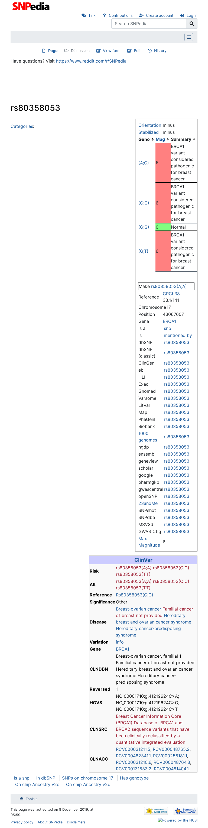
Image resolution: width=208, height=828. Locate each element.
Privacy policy (22, 822)
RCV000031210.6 (133, 762)
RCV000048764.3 (172, 762)
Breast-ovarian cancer (138, 609)
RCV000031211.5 (133, 749)
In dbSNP (45, 778)
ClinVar (143, 560)
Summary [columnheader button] (181, 139)
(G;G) (143, 227)
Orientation (149, 125)
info (120, 642)
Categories (22, 126)
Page (52, 50)
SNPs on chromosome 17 (87, 778)
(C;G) (143, 203)
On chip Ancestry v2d (88, 784)
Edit (137, 50)
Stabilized (148, 132)
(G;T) (143, 251)
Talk (92, 15)
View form (112, 50)
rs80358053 (176, 342)
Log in (192, 15)
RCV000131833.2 (133, 768)
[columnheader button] (163, 139)
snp (167, 328)
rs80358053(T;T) (133, 574)
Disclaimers (76, 822)
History (160, 50)
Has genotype (134, 778)
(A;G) (143, 162)
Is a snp (22, 778)
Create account (159, 15)
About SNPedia (50, 822)
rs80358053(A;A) (169, 286)
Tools (30, 799)
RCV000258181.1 (170, 755)
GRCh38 (171, 293)
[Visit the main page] (32, 5)
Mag (160, 139)
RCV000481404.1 (171, 768)
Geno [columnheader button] (144, 139)
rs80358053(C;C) (171, 567)
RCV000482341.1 (133, 755)
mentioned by (178, 335)
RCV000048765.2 (171, 749)
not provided (149, 615)
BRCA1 (169, 321)
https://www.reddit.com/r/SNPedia (91, 61)
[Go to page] (191, 23)
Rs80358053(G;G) (134, 595)
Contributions (120, 15)
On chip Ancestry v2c (37, 784)
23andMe (148, 503)
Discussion (80, 50)
